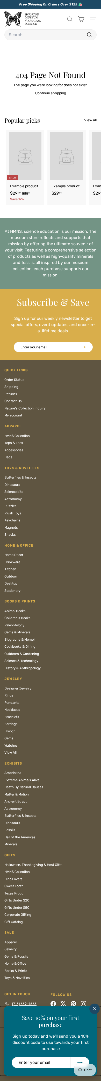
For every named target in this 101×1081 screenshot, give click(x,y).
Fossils (9, 830)
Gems (8, 738)
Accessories (13, 450)
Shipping (11, 387)
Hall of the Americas (19, 837)
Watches (11, 745)
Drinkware (12, 562)
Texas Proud (14, 893)
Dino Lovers (13, 879)
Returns (10, 394)
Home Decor (13, 555)
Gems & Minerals (17, 632)
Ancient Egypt (15, 801)
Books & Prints (15, 971)
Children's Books (17, 618)
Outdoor (10, 576)
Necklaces (12, 710)
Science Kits (13, 492)
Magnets (11, 527)
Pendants (11, 703)
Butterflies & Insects (20, 477)
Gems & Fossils (16, 956)
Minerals (10, 844)
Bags (8, 457)
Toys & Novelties (17, 978)
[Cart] (81, 19)
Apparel (10, 942)
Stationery (12, 591)
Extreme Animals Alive (21, 780)
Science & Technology (21, 661)
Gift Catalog (13, 922)
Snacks (10, 534)
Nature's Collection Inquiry (25, 408)
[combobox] (50, 34)
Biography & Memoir (20, 639)
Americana (12, 773)
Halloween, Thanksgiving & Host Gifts (33, 865)
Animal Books (15, 611)
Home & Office (15, 963)
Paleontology (14, 625)
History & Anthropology (22, 668)
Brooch (10, 731)
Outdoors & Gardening (21, 654)
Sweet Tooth (14, 886)
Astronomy (13, 499)
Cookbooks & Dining (19, 646)
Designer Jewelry (17, 688)
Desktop (10, 583)
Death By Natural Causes (23, 787)
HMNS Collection (17, 436)
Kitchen (10, 569)
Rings (8, 695)
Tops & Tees (13, 443)
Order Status (14, 380)
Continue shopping (50, 93)
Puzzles (10, 506)
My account (13, 415)
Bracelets (11, 717)
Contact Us (13, 401)
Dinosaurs (12, 485)
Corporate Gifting (17, 915)
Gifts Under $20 (16, 900)
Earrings (11, 724)
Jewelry (10, 949)
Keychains (12, 520)
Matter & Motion (16, 794)
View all (90, 120)
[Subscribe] (80, 1062)
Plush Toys (12, 513)
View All (10, 752)
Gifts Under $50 (16, 908)
